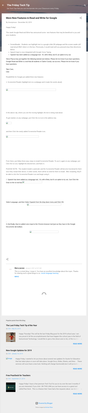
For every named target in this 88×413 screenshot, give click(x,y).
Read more (77, 344)
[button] (80, 18)
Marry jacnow (19, 268)
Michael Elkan (49, 407)
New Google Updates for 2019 (19, 350)
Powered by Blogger (45, 403)
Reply (17, 276)
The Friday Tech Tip (18, 5)
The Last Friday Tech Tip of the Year (21, 325)
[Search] (85, 6)
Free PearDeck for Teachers (18, 375)
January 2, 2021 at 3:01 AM (33, 268)
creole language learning (49, 273)
